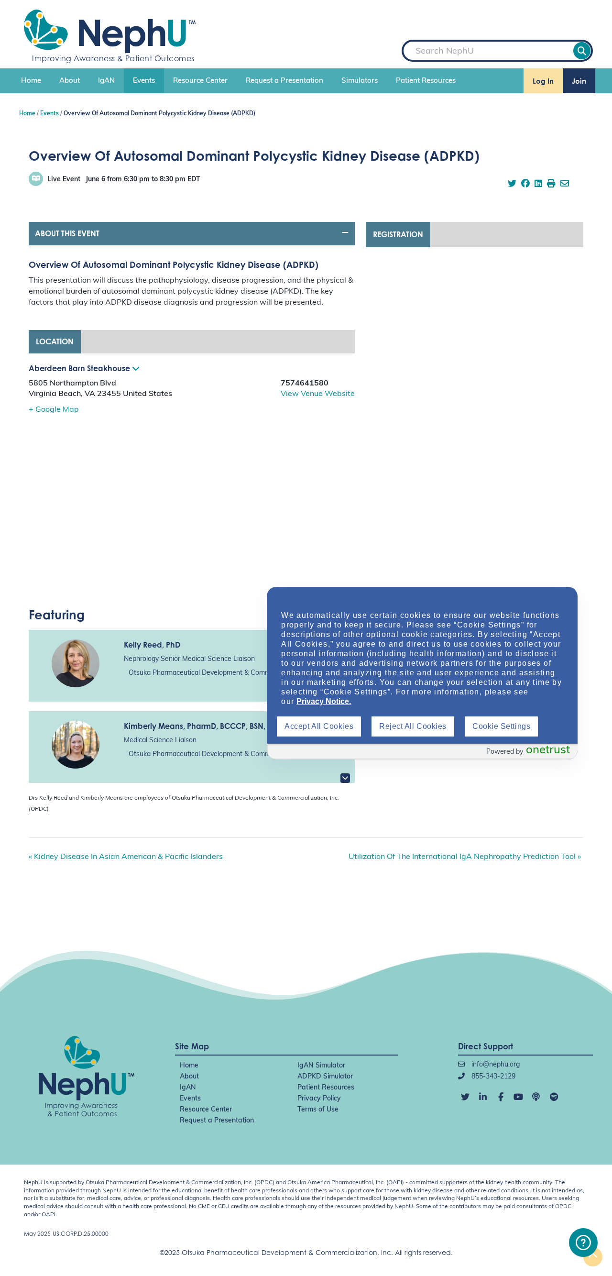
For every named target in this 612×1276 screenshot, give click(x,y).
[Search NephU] (581, 50)
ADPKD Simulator (325, 1076)
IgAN (106, 81)
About (69, 81)
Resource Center (200, 81)
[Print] (551, 184)
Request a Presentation (284, 81)
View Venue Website (318, 394)
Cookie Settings (501, 726)
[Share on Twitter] (512, 184)
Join (579, 81)
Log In (543, 81)
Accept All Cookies (318, 726)
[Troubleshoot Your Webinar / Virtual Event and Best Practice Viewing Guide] (583, 1242)
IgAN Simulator (321, 1065)
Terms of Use (318, 1109)
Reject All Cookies (413, 726)
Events (144, 81)
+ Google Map (54, 410)
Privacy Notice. (323, 701)
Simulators (359, 81)
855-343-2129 (492, 1076)
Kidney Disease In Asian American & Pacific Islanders (126, 857)
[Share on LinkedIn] (538, 184)
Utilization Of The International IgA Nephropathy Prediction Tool (465, 857)
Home (31, 81)
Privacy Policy (319, 1098)
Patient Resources (426, 81)
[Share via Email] (564, 184)
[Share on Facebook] (525, 184)
